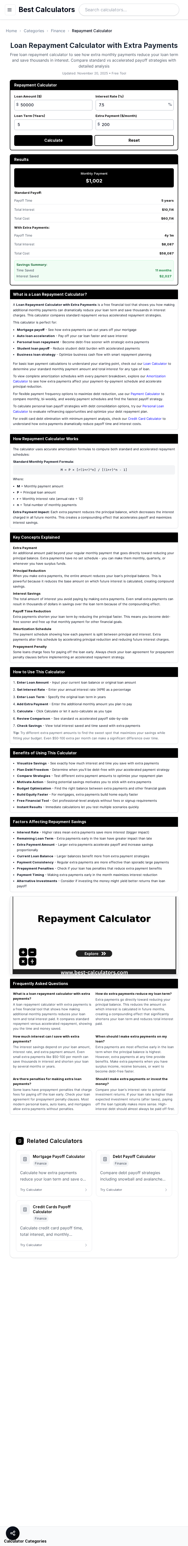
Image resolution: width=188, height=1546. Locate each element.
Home (11, 30)
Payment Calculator (145, 394)
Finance (58, 30)
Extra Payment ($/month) (116, 116)
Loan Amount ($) (28, 96)
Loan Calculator (155, 363)
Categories (34, 30)
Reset (134, 140)
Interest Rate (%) (109, 96)
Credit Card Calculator (145, 419)
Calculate (53, 140)
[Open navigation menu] (10, 9)
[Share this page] (13, 1533)
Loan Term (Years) (29, 116)
